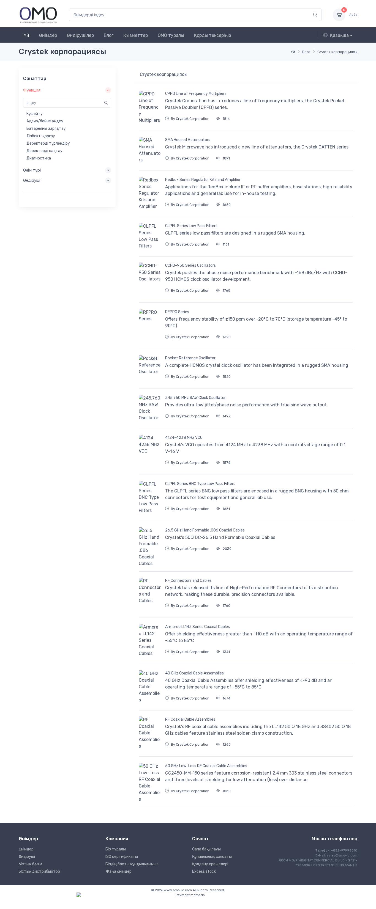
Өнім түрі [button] (32, 170)
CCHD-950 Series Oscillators (190, 265)
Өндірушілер (80, 35)
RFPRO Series (177, 312)
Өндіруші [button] (31, 180)
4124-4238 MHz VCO (184, 437)
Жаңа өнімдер (118, 871)
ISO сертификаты (121, 856)
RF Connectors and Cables (188, 580)
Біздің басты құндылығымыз (132, 864)
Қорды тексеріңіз (212, 35)
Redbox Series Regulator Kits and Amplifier (203, 179)
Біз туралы (115, 849)
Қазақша (339, 35)
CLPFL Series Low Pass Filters (191, 226)
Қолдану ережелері (210, 864)
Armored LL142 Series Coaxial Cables (197, 626)
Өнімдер (48, 35)
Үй (26, 35)
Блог (108, 35)
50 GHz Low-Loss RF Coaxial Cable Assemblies (206, 766)
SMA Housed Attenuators (187, 139)
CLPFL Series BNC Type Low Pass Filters (200, 483)
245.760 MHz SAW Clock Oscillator (195, 397)
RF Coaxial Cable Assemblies (190, 719)
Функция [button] (31, 90)
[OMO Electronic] (38, 14)
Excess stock (204, 871)
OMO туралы (171, 35)
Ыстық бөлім (30, 864)
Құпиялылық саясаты (212, 856)
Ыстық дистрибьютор (39, 871)
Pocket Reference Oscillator (190, 358)
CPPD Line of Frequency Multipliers (196, 93)
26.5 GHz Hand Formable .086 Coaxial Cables (205, 530)
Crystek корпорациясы (337, 52)
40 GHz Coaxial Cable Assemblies (194, 673)
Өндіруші (27, 856)
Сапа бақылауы (206, 849)
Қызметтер (135, 35)
